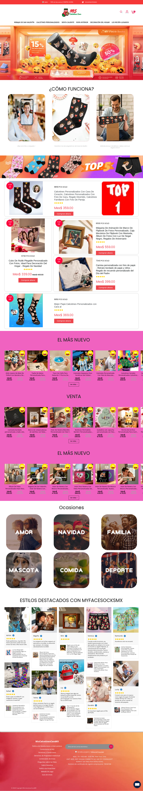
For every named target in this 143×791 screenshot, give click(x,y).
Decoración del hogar (100, 22)
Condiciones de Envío (47, 759)
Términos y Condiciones (47, 752)
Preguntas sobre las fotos (47, 762)
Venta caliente (68, 22)
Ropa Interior (82, 22)
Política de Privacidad (47, 768)
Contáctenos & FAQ (47, 749)
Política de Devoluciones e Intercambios (47, 746)
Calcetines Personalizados (47, 22)
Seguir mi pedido (91, 2)
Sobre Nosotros (47, 765)
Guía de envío (47, 775)
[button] (4, 365)
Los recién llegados (120, 22)
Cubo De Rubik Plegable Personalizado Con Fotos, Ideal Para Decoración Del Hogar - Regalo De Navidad (28, 263)
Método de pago (47, 771)
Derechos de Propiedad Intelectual (47, 756)
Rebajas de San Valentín (24, 22)
